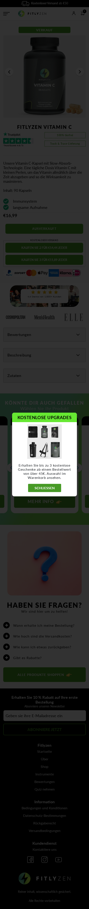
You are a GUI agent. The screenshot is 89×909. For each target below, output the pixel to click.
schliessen (45, 488)
